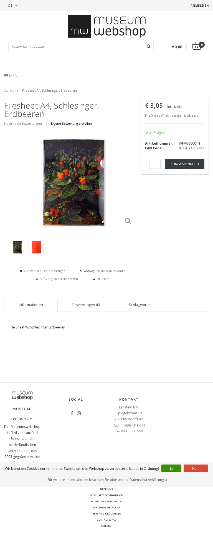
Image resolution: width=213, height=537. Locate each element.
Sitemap (106, 526)
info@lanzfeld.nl (132, 425)
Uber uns (106, 489)
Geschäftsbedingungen (106, 495)
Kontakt (129, 399)
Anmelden (200, 5)
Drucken (103, 279)
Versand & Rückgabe (106, 513)
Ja (171, 468)
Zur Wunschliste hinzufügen (44, 271)
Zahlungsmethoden (106, 507)
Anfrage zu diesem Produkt (104, 271)
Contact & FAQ (106, 519)
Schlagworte (139, 304)
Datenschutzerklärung (106, 501)
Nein (195, 468)
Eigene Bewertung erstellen (71, 123)
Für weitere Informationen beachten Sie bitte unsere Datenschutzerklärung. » (107, 479)
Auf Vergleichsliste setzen (59, 279)
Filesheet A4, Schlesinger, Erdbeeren (49, 90)
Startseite (11, 90)
